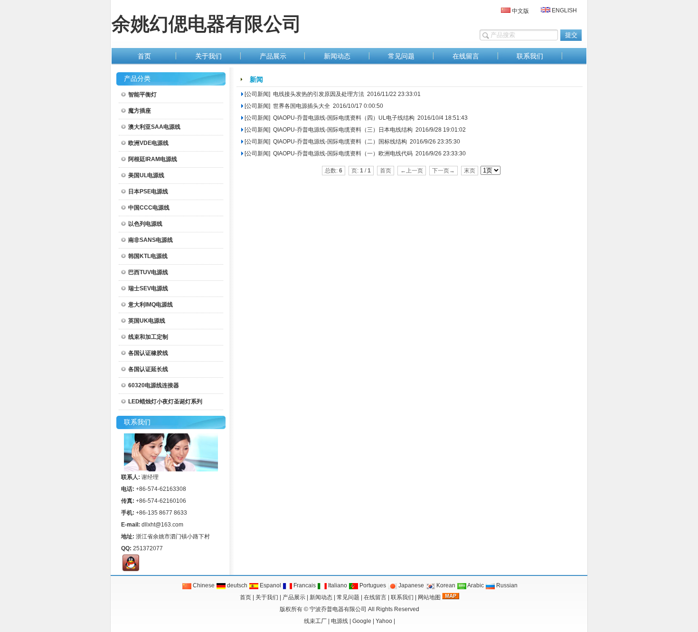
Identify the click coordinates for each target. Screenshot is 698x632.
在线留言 (375, 597)
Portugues (372, 585)
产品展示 (294, 597)
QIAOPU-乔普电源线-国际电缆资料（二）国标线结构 (339, 141)
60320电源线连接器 (153, 385)
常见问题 (348, 597)
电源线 (339, 621)
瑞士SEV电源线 (148, 288)
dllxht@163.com (162, 524)
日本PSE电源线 (148, 191)
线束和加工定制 (148, 337)
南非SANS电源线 (150, 240)
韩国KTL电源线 (148, 256)
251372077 (148, 548)
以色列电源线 (145, 223)
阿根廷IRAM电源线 (152, 159)
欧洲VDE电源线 (148, 143)
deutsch (236, 585)
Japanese (410, 585)
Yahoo (384, 621)
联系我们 (402, 597)
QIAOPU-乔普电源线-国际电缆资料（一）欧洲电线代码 (342, 153)
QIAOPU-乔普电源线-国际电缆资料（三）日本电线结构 (342, 129)
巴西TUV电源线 (148, 272)
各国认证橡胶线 (148, 353)
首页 (245, 597)
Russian (506, 585)
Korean (445, 585)
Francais (304, 585)
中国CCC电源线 (149, 207)
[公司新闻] (257, 94)
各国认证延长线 (148, 369)
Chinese (203, 585)
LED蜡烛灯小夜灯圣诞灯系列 (165, 401)
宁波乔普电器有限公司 (338, 609)
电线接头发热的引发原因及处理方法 (318, 94)
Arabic (475, 585)
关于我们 (266, 597)
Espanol (269, 585)
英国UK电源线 (146, 320)
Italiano (337, 585)
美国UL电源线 (146, 175)
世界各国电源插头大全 (301, 106)
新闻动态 (321, 597)
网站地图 (429, 597)
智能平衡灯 (142, 94)
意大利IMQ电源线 (150, 304)
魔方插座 (139, 110)
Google (361, 621)
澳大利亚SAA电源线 (154, 127)
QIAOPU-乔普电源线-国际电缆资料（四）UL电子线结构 (343, 118)
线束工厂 (315, 621)
